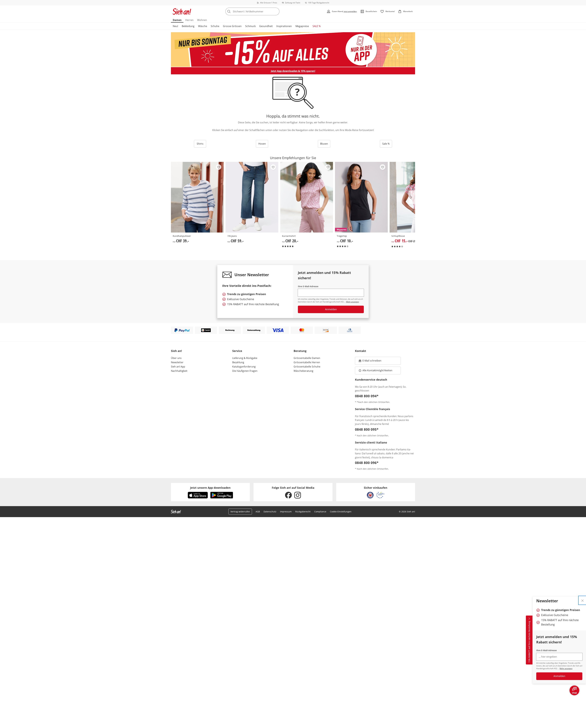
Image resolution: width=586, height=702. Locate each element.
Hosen (262, 143)
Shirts (200, 143)
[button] (411, 197)
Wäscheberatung (303, 371)
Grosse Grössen (232, 26)
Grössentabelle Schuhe (307, 366)
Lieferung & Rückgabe (244, 358)
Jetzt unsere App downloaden (210, 487)
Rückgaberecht (303, 511)
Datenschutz (270, 511)
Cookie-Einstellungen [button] (340, 511)
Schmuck (250, 26)
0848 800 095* (366, 429)
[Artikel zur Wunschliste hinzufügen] (218, 167)
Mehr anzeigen (566, 668)
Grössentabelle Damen (307, 358)
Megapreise (302, 26)
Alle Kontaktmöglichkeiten (377, 370)
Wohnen (202, 20)
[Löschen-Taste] (276, 11)
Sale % (386, 143)
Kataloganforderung (244, 366)
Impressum (286, 511)
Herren (189, 20)
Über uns (176, 358)
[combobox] (259, 11)
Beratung (300, 351)
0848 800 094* (366, 396)
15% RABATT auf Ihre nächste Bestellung (529, 642)
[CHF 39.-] (197, 197)
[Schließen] (582, 600)
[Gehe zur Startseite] (182, 11)
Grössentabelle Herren (307, 362)
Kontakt (360, 351)
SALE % (317, 26)
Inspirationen (284, 26)
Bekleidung (188, 26)
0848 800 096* (366, 462)
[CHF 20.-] (306, 197)
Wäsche (202, 26)
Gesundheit (266, 26)
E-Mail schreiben (370, 361)
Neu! (175, 26)
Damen (177, 20)
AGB (258, 511)
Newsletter (177, 362)
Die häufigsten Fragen (244, 371)
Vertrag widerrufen (240, 511)
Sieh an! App (178, 366)
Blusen (324, 143)
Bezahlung (238, 362)
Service (237, 351)
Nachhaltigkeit (179, 371)
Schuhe (215, 26)
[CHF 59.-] (252, 197)
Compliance (320, 511)
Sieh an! (176, 351)
